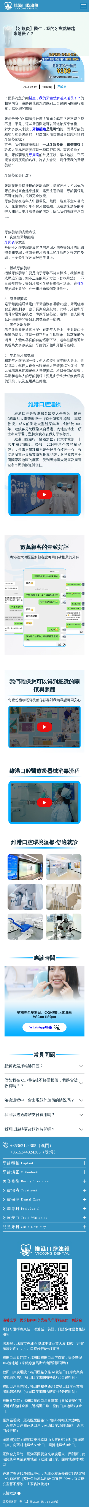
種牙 (80, 283)
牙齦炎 (61, 86)
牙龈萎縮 (39, 129)
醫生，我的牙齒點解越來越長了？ (55, 98)
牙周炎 (10, 242)
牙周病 (34, 155)
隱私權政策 (10, 1501)
